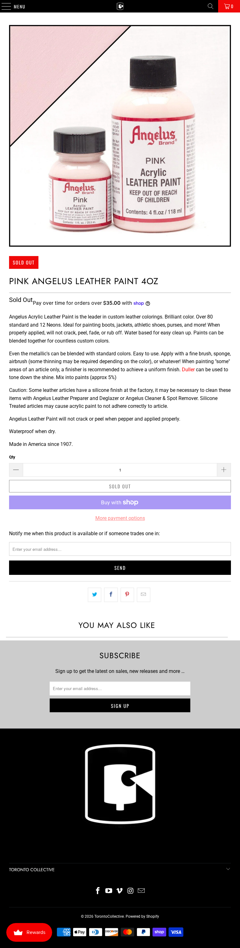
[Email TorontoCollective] (141, 891)
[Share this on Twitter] (94, 595)
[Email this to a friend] (143, 595)
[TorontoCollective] (120, 6)
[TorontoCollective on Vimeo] (119, 891)
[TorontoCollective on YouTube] (108, 891)
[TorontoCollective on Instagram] (130, 891)
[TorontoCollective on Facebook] (98, 891)
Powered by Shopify (142, 916)
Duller (188, 370)
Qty (12, 457)
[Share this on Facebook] (111, 595)
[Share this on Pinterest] (127, 595)
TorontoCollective (109, 916)
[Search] (211, 6)
